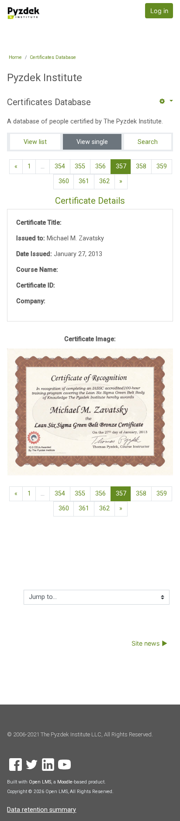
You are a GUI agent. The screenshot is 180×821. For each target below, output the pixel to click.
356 (100, 166)
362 (104, 181)
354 (60, 166)
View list (35, 142)
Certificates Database (53, 57)
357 (124, 166)
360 (64, 181)
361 (84, 181)
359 (161, 166)
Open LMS (40, 782)
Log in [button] (159, 10)
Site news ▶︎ (149, 643)
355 (80, 166)
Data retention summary (41, 810)
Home (15, 57)
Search (148, 142)
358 (141, 166)
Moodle (65, 782)
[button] (165, 101)
